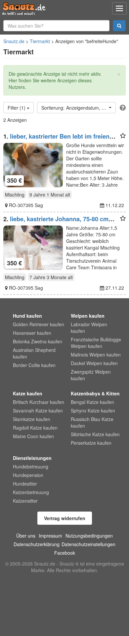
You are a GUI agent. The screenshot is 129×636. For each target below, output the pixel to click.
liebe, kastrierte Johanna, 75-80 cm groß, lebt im (55, 222)
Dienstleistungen (32, 458)
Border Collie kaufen (34, 365)
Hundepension (28, 475)
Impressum (50, 535)
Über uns (25, 535)
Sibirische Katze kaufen (95, 434)
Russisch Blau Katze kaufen (92, 422)
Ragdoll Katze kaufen (35, 427)
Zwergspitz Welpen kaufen (91, 375)
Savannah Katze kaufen (38, 410)
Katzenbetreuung (31, 492)
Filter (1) (17, 107)
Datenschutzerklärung (37, 544)
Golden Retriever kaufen (38, 324)
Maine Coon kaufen (33, 436)
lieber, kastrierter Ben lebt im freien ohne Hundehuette (56, 139)
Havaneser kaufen (32, 333)
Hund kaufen (27, 315)
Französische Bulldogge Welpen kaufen (96, 342)
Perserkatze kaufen (91, 442)
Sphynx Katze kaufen (93, 410)
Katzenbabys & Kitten (95, 393)
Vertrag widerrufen (64, 518)
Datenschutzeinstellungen (88, 544)
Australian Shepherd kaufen (34, 353)
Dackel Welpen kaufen (94, 363)
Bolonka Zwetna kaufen (37, 341)
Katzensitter (25, 500)
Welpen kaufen (88, 315)
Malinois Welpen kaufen (96, 354)
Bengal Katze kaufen (92, 402)
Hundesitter (25, 483)
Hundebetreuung (30, 466)
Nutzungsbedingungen (89, 535)
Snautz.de (13, 41)
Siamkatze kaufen (31, 419)
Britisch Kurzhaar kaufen (38, 402)
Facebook (64, 552)
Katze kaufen (27, 393)
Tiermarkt (40, 41)
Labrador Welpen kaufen (89, 327)
